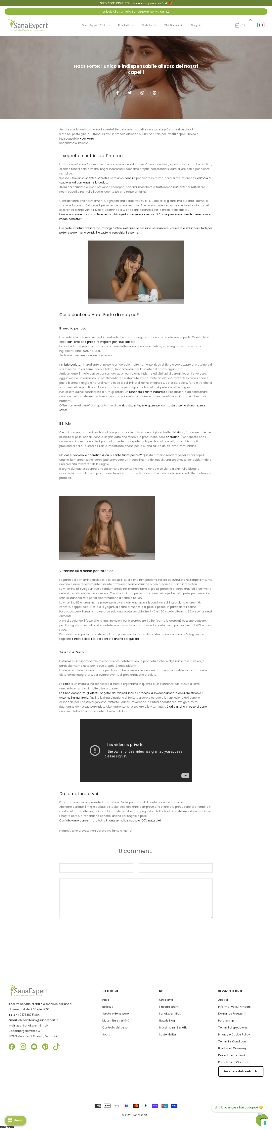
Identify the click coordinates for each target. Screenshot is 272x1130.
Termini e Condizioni (232, 1041)
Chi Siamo (173, 25)
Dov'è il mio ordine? (231, 1055)
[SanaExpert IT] (28, 25)
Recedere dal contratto (240, 1071)
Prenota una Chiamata (234, 1062)
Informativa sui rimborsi (234, 1007)
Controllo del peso (115, 1027)
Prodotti (126, 25)
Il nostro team (169, 1007)
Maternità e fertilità (115, 1021)
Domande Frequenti (232, 1014)
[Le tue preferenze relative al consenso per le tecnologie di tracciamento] (265, 1123)
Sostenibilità (167, 1034)
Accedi (223, 1000)
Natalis (149, 25)
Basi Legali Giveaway (232, 1048)
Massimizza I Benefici (173, 1027)
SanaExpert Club (96, 25)
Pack (105, 1000)
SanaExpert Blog (170, 1014)
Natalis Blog (167, 1021)
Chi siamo (166, 1000)
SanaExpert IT (141, 1115)
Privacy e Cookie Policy (234, 1034)
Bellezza (107, 1007)
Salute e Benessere (115, 1014)
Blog (196, 25)
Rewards (7, 1127)
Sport (106, 1034)
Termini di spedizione (233, 1027)
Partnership (226, 1021)
